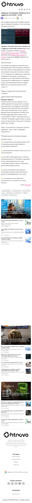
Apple (4, 336)
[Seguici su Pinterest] (23, 483)
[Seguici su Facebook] (24, 9)
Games (4, 391)
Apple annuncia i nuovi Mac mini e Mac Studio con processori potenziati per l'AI (16, 340)
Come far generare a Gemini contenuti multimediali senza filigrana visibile (10, 370)
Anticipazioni (16, 190)
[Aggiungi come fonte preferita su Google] (17, 18)
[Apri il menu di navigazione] (19, 9)
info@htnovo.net (16, 494)
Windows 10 (13, 195)
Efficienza (9, 192)
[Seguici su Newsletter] (16, 483)
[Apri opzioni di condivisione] (22, 18)
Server (25, 192)
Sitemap (16, 462)
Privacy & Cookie (16, 459)
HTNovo (17, 499)
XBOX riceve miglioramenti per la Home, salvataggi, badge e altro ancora (11, 355)
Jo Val (5, 18)
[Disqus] (16, 265)
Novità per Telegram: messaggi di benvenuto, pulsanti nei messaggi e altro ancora (14, 213)
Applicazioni (26, 190)
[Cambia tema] (22, 9)
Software (4, 195)
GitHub (3, 57)
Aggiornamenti (6, 190)
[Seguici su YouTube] (19, 483)
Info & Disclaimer (16, 456)
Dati (3, 192)
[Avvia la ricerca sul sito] (29, 9)
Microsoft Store (14, 53)
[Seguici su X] (27, 9)
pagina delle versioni (18, 55)
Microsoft (28, 185)
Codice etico (16, 464)
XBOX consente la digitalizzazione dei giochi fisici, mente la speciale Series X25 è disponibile (15, 394)
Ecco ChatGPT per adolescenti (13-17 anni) (11, 362)
